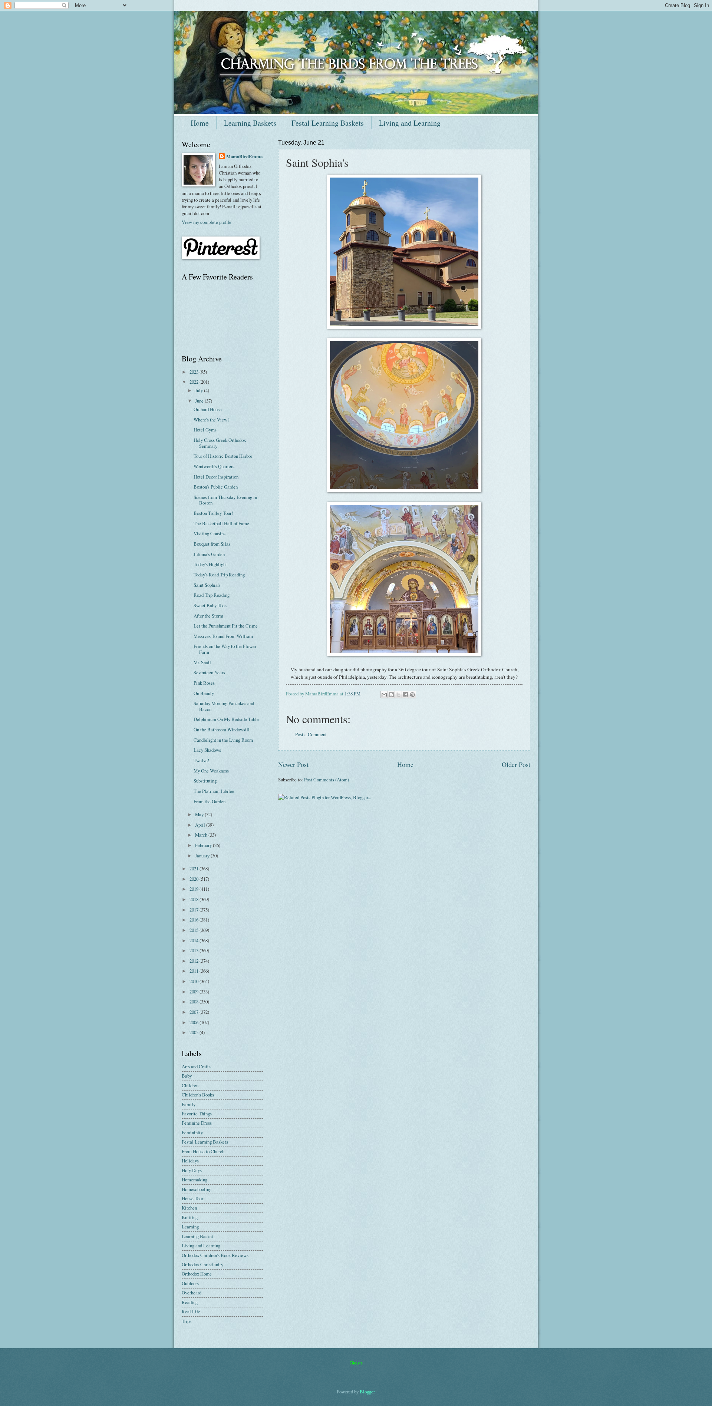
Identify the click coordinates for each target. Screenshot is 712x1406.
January (203, 855)
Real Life (191, 1311)
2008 (194, 1001)
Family (188, 1104)
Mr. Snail (202, 662)
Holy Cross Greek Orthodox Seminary (220, 443)
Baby (187, 1075)
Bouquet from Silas (212, 543)
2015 (194, 930)
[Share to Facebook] (405, 694)
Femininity (192, 1132)
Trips (186, 1321)
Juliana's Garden (209, 554)
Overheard (191, 1292)
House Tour (192, 1198)
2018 (194, 899)
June (200, 400)
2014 (194, 940)
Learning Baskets (250, 123)
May (200, 814)
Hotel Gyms (205, 429)
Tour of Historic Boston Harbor (223, 456)
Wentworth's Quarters (214, 466)
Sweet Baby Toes (210, 605)
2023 (194, 371)
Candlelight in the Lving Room (223, 740)
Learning (190, 1226)
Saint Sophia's (207, 585)
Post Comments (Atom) (326, 779)
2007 (194, 1012)
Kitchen (189, 1207)
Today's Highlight (210, 564)
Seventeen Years (209, 672)
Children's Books (198, 1094)
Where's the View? (212, 419)
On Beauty (204, 693)
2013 (194, 950)
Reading (190, 1302)
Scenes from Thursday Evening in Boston (225, 500)
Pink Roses (204, 682)
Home (200, 123)
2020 (194, 879)
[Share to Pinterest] (412, 694)
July (199, 390)
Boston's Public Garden (216, 486)
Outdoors (190, 1283)
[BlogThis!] (391, 694)
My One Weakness (211, 770)
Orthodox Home (197, 1273)
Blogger (367, 1391)
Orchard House (208, 409)
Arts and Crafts (196, 1066)
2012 (194, 960)
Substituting (205, 780)
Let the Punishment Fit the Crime (226, 625)
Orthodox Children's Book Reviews (215, 1255)
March (201, 834)
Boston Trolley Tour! (213, 513)
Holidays (190, 1160)
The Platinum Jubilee (214, 791)
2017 (194, 909)
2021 (194, 868)
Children (190, 1085)
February (204, 845)
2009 (194, 991)
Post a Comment (311, 734)
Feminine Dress (197, 1122)
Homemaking (194, 1179)
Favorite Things (197, 1113)
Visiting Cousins (209, 533)
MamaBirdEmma (244, 156)
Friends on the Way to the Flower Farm (225, 649)
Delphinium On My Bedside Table (226, 719)
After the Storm (208, 615)
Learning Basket (197, 1236)
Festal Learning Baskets (327, 123)
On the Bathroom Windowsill (222, 729)
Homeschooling (196, 1189)
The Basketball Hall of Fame (221, 523)
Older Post (516, 764)
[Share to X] (398, 694)
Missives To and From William (223, 636)
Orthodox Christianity (202, 1264)
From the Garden (209, 801)
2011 (194, 970)
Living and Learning (410, 123)
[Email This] (384, 694)
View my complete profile (206, 222)
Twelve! (201, 760)
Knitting (190, 1217)
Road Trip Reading (212, 595)
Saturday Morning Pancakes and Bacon (224, 706)
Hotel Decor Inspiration (216, 476)
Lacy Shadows (207, 750)
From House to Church (203, 1151)
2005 (194, 1032)
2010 (194, 981)
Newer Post (293, 764)
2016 (194, 919)
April (200, 824)
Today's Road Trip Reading (219, 574)
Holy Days (192, 1170)
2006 (194, 1022)
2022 (194, 381)
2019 (194, 889)
